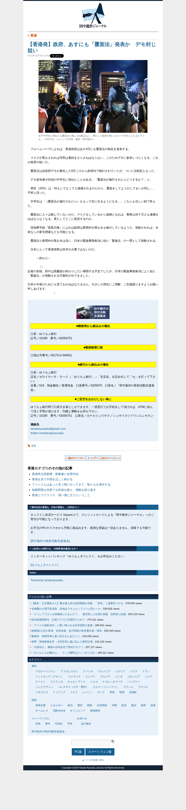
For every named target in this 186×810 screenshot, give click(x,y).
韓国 (121, 692)
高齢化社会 (59, 710)
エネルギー (56, 705)
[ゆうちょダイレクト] (44, 564)
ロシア (101, 692)
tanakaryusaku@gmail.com (48, 428)
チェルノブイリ (76, 681)
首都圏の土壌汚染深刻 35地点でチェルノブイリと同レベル (66, 608)
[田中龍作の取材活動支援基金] (50, 540)
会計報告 (86, 723)
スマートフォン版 (100, 751)
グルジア (105, 676)
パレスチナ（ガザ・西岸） (73, 686)
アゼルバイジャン (45, 671)
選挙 (79, 705)
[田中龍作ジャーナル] (93, 27)
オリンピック (77, 710)
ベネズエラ (41, 692)
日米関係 (102, 705)
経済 (123, 705)
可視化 (58, 723)
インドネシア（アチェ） (49, 676)
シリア (148, 676)
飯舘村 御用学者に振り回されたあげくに (56, 636)
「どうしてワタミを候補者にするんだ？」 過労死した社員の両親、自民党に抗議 (79, 614)
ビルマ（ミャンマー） (105, 686)
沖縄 (114, 705)
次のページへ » (110, 458)
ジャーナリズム (40, 718)
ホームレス (41, 710)
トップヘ (93, 458)
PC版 (78, 751)
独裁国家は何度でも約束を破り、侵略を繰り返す (64, 489)
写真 (38, 723)
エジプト (90, 676)
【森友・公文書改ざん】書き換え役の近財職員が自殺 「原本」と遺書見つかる (77, 603)
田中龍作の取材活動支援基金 (48, 731)
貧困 (89, 705)
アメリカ (88, 671)
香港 (33, 35)
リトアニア (59, 692)
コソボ (119, 676)
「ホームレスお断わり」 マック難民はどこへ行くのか (63, 652)
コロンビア (133, 676)
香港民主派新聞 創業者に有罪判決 (55, 474)
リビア (74, 692)
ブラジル (143, 686)
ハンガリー (133, 681)
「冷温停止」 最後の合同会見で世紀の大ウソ (57, 647)
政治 (70, 705)
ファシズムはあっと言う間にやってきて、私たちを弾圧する (71, 484)
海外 (34, 666)
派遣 (153, 705)
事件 (47, 723)
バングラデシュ (44, 686)
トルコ (94, 681)
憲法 (133, 705)
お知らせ (82, 718)
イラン (146, 671)
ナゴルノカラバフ (112, 681)
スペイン (40, 681)
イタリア (120, 671)
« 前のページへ (75, 458)
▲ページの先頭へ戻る (93, 760)
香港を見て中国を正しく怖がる (52, 479)
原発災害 (40, 705)
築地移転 (95, 710)
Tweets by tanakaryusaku (47, 580)
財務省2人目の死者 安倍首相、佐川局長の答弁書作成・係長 (67, 630)
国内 (34, 700)
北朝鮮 (133, 692)
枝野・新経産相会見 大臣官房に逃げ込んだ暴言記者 (62, 641)
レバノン (87, 692)
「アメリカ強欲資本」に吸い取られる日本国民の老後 (62, 625)
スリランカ (56, 681)
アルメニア (104, 671)
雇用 (143, 705)
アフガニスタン (69, 671)
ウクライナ (74, 676)
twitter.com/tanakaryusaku (47, 433)
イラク (134, 671)
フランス (128, 686)
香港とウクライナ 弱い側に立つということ (61, 495)
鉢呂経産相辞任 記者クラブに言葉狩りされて (58, 619)
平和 (69, 723)
